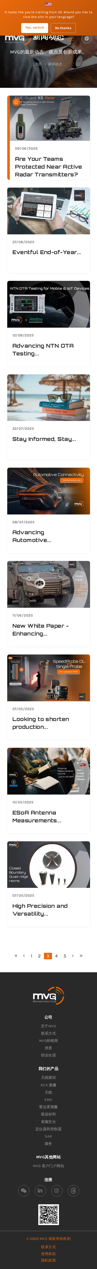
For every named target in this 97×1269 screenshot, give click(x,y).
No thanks (63, 28)
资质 (48, 1048)
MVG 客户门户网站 (48, 1166)
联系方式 (48, 1033)
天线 (48, 1092)
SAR (48, 1136)
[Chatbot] (55, 38)
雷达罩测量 (48, 1107)
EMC (48, 1100)
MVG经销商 (48, 1041)
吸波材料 (48, 1114)
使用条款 (48, 1254)
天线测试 (48, 1077)
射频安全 (48, 1122)
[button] (71, 38)
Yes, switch (34, 27)
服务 (48, 1143)
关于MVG (48, 1026)
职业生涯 (48, 1055)
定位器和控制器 (48, 1129)
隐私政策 (48, 1260)
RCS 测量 (49, 1085)
